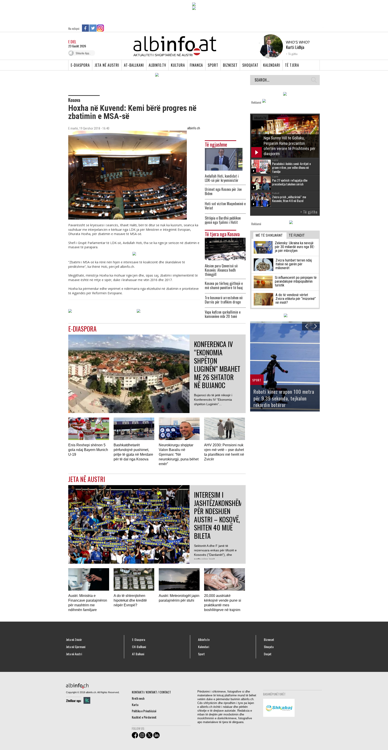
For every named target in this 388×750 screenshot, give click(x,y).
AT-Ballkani (134, 65)
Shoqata (268, 646)
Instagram (100, 28)
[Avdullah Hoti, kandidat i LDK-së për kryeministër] (223, 158)
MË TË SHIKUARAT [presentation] (269, 235)
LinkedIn (107, 28)
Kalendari (271, 65)
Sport (213, 65)
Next (315, 326)
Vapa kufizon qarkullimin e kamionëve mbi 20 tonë (222, 314)
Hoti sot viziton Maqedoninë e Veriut (225, 206)
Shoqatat (250, 65)
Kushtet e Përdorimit (144, 717)
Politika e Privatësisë (144, 710)
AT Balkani (138, 654)
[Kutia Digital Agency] (87, 700)
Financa (196, 65)
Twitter (93, 28)
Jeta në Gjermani (75, 646)
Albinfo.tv (157, 65)
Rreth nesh (138, 698)
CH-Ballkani (139, 646)
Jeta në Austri (107, 65)
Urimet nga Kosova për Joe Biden (223, 191)
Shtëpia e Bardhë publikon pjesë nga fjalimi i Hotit (223, 220)
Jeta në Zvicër (74, 639)
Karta (135, 704)
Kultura (178, 65)
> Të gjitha (308, 212)
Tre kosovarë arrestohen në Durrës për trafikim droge (223, 300)
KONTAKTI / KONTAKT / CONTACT (151, 692)
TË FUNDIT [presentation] (297, 235)
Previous (306, 326)
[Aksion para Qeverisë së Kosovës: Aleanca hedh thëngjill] (225, 248)
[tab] (270, 235)
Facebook (85, 28)
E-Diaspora (80, 65)
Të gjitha (293, 54)
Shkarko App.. (83, 53)
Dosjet (267, 654)
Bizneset (230, 65)
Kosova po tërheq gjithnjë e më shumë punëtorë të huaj (224, 285)
